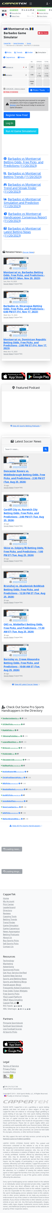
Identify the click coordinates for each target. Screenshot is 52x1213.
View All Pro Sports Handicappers (26, 826)
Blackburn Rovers (14, 1074)
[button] (48, 3)
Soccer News (28, 252)
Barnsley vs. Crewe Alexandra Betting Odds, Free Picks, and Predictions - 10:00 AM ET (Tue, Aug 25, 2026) (22, 665)
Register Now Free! (17, 115)
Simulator (42, 52)
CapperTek (7, 43)
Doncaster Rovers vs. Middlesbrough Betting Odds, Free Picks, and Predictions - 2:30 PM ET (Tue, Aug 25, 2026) (24, 476)
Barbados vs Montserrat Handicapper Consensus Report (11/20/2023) (25, 217)
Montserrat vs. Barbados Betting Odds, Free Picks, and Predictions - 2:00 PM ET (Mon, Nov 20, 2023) (24, 275)
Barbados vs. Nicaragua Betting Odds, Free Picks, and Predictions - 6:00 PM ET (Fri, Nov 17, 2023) (24, 309)
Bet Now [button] (44, 33)
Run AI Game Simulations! (21, 131)
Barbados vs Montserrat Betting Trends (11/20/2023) (23, 175)
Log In (9, 123)
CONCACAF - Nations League (15, 89)
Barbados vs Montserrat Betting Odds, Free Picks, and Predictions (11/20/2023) (23, 162)
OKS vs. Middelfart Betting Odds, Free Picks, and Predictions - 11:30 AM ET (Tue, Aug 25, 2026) (24, 628)
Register (13, 105)
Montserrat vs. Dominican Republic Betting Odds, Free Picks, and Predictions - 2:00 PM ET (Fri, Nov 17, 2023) (25, 344)
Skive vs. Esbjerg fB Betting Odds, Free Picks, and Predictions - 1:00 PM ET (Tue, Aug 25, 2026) (24, 551)
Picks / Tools (39, 90)
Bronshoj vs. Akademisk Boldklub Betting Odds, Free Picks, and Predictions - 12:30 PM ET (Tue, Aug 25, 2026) (24, 591)
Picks (9, 52)
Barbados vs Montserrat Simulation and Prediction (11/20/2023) (22, 202)
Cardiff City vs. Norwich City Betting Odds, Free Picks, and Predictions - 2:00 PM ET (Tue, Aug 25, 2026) (24, 515)
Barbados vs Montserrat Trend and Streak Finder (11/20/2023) (22, 187)
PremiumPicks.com (11, 1028)
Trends (19, 52)
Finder (30, 52)
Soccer (29, 43)
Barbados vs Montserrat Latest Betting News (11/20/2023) (22, 231)
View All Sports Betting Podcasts (26, 426)
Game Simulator (18, 43)
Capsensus (10, 57)
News (22, 57)
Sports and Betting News (21, 856)
